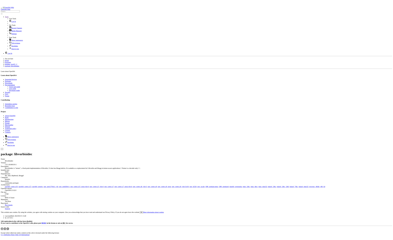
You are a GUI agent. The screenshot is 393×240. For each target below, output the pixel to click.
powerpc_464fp (314, 186)
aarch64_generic (37, 186)
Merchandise (9, 125)
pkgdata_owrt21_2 (11, 64)
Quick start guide (14, 87)
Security (7, 92)
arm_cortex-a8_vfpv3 (140, 186)
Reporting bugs (10, 106)
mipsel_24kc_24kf (283, 186)
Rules (7, 117)
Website (7, 127)
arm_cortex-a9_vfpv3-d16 (180, 186)
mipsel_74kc (294, 186)
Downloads (8, 83)
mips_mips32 (262, 186)
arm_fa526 (193, 186)
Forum (7, 96)
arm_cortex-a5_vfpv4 (96, 186)
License (7, 130)
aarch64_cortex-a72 (25, 186)
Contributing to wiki (11, 108)
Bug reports (8, 205)
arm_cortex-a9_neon (164, 186)
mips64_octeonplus (235, 186)
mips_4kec (254, 186)
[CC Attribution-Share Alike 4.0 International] (5, 229)
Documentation (10, 85)
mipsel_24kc (272, 186)
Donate (7, 123)
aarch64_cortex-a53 (11, 186)
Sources (7, 209)
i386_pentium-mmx (211, 186)
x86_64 (322, 186)
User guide (12, 89)
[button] (6, 17)
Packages (8, 62)
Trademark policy (10, 128)
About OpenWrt (10, 116)
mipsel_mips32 (303, 186)
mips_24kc (246, 186)
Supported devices (11, 79)
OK (141, 212)
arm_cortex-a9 (152, 186)
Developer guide (14, 90)
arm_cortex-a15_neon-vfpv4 (79, 186)
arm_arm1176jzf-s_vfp (51, 186)
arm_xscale (201, 186)
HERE (44, 223)
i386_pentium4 (224, 186)
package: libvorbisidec (12, 66)
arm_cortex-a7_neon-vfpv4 (123, 186)
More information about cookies (153, 212)
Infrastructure (9, 119)
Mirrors (7, 121)
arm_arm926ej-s (64, 186)
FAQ (6, 94)
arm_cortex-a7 (109, 186)
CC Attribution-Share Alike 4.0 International (15, 235)
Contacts (8, 132)
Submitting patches (11, 104)
